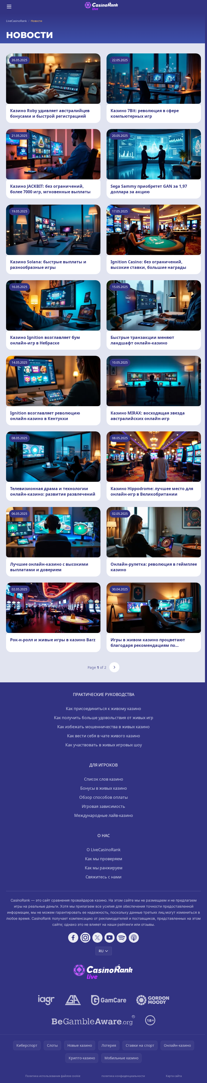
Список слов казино (103, 779)
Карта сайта (174, 1076)
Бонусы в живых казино (103, 788)
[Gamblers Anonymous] (73, 1000)
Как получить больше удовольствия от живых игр (103, 717)
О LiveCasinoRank (104, 849)
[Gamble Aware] (93, 1020)
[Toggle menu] (9, 7)
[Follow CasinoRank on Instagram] (85, 938)
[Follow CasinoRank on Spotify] (122, 938)
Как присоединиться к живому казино (103, 708)
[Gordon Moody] (152, 1000)
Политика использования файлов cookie (52, 1076)
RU (101, 950)
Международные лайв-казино (103, 815)
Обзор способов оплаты (103, 797)
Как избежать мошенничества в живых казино (103, 726)
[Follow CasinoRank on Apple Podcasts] (134, 938)
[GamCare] (108, 1000)
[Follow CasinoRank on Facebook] (73, 938)
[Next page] (114, 667)
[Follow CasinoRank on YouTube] (110, 938)
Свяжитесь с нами (103, 877)
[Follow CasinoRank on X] (97, 938)
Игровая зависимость (103, 806)
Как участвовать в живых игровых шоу (103, 745)
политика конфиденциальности (123, 1076)
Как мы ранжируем (103, 868)
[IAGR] (46, 1000)
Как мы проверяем (103, 859)
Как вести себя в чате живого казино (103, 736)
